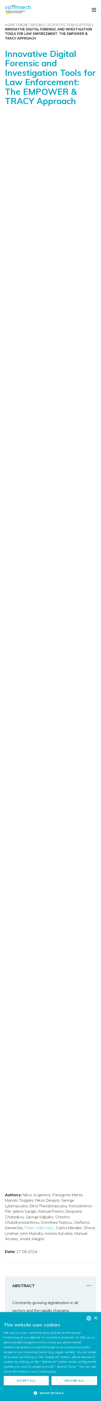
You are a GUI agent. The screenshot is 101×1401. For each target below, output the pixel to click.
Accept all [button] (26, 1380)
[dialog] (50, 1356)
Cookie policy (47, 1371)
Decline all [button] (74, 1380)
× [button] (95, 1318)
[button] (50, 1392)
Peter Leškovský (39, 1227)
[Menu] (94, 10)
